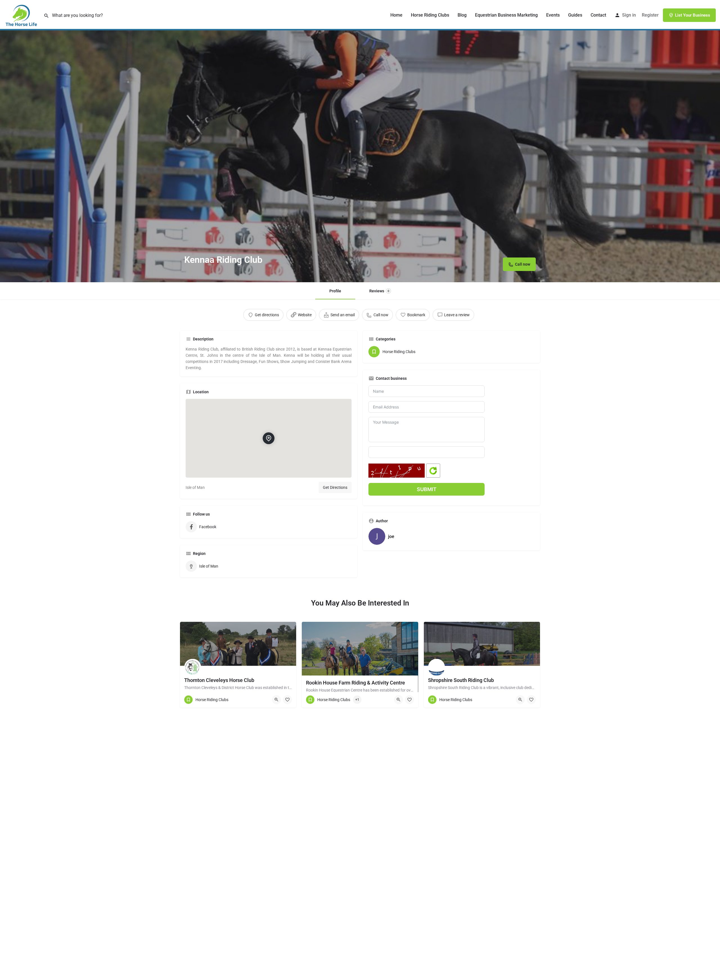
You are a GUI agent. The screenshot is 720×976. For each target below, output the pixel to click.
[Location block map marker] (268, 438)
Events (553, 15)
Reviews (379, 291)
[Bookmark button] (287, 699)
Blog (462, 15)
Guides (575, 15)
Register (650, 15)
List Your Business (692, 15)
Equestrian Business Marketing (506, 15)
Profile (335, 291)
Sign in (629, 15)
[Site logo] (21, 15)
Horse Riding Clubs (430, 15)
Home (396, 15)
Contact (598, 15)
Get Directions (335, 487)
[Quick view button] (276, 699)
